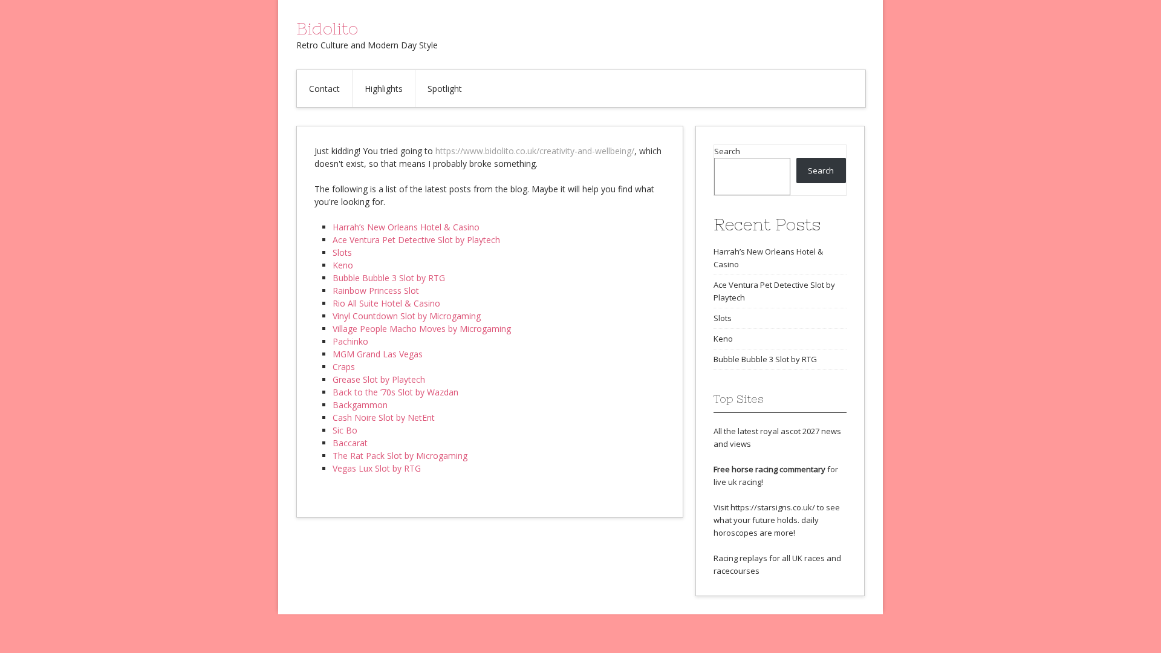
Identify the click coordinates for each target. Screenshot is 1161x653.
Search (727, 151)
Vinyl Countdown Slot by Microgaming (407, 316)
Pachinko (350, 341)
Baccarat (350, 443)
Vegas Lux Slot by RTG (377, 468)
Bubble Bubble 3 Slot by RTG (389, 278)
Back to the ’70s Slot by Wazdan (395, 392)
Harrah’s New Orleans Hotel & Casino (406, 227)
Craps (344, 366)
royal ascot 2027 (789, 431)
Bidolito (327, 28)
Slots (342, 252)
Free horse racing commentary (769, 469)
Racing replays (740, 558)
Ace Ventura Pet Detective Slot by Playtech (416, 239)
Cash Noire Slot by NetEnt (384, 417)
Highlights (384, 88)
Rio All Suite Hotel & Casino (386, 303)
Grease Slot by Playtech (379, 379)
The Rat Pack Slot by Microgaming (400, 455)
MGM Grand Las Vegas (378, 354)
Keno (343, 265)
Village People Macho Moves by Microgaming (422, 328)
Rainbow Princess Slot (376, 290)
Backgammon (360, 405)
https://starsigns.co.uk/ (772, 507)
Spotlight (445, 88)
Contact (324, 88)
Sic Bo (345, 430)
